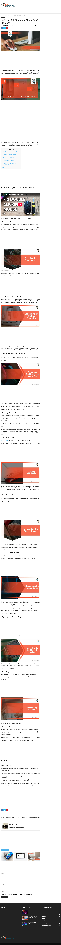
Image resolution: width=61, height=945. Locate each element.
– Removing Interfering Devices (8, 157)
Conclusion (3, 167)
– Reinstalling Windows (7, 164)
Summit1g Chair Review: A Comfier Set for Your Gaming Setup (33, 923)
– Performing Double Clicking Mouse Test (10, 156)
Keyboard (50, 9)
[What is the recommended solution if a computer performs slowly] (20, 856)
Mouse (23, 9)
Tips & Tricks (7, 15)
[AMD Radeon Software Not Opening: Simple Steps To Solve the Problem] (25, 918)
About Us (35, 943)
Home (3, 9)
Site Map (55, 943)
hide (12, 149)
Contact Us (40, 943)
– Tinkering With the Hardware (8, 161)
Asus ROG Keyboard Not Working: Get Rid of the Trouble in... (33, 911)
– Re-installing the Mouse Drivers (9, 160)
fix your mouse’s (7, 190)
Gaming (36, 9)
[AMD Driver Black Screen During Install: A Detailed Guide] (34, 856)
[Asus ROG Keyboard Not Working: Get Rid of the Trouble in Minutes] (25, 912)
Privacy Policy (51, 943)
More (3, 12)
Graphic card (44, 9)
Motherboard (29, 9)
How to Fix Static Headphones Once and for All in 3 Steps (31, 818)
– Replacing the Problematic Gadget (9, 163)
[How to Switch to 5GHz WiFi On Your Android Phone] (7, 856)
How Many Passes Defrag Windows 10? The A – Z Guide (10, 818)
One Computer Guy (5, 25)
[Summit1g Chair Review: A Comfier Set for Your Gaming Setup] (25, 924)
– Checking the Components (8, 153)
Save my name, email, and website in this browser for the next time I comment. (17, 894)
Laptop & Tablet (10, 9)
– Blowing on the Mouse (7, 166)
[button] (58, 9)
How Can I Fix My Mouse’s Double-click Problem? (10, 151)
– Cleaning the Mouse (7, 158)
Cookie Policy (45, 943)
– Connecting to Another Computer (9, 154)
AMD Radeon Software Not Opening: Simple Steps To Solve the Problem (33, 917)
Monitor (18, 9)
